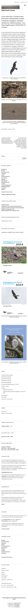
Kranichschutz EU (5, 176)
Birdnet (3, 170)
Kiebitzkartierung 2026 (6, 382)
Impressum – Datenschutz (6, 399)
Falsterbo (3, 173)
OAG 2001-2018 (24, 2)
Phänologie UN (4, 395)
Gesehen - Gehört (11, 129)
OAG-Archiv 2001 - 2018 (7, 436)
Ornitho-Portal (7, 519)
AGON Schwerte (5, 204)
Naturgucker (4, 180)
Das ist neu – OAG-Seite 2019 (7, 585)
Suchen (3, 156)
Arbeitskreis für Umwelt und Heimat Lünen (11, 206)
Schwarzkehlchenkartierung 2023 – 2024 (10, 384)
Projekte (3, 388)
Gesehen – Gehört (5, 386)
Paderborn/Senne (5, 186)
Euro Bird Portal (5, 172)
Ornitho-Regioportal (6, 185)
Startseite (16, 2)
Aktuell (2, 411)
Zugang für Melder (6, 447)
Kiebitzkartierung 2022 (6, 376)
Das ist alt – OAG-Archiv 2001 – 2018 (8, 587)
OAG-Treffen (4, 397)
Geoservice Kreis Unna (6, 192)
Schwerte (3, 188)
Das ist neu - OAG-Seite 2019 (8, 448)
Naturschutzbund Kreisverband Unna (10, 210)
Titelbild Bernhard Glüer (6, 583)
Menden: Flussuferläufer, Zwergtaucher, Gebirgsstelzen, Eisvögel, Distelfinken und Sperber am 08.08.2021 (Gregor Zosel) (7, 141)
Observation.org (5, 182)
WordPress (18, 605)
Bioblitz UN (4, 169)
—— (2, 581)
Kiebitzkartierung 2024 (8, 389)
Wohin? (3, 189)
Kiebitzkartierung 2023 (6, 378)
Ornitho (3, 183)
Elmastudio (17, 606)
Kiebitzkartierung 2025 (6, 380)
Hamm (3, 175)
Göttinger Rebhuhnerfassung (8, 194)
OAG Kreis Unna (8, 10)
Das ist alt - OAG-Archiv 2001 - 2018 (10, 449)
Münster (3, 179)
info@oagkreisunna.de (6, 472)
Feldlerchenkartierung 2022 (7, 375)
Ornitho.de (3, 476)
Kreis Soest (4, 178)
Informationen (4, 521)
